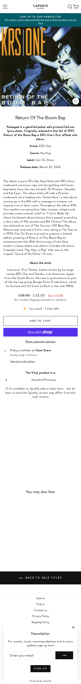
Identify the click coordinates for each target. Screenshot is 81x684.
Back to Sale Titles (43, 577)
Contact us (40, 610)
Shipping (34, 299)
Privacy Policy (40, 616)
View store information (22, 361)
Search (40, 598)
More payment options (40, 341)
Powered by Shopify (41, 680)
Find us (40, 604)
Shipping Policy (40, 622)
